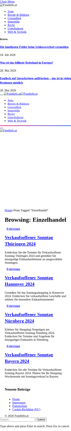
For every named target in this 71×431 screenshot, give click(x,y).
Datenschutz (19, 406)
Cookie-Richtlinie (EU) (26, 409)
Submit (41, 419)
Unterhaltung (15, 28)
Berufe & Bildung (18, 14)
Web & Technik (17, 31)
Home (16, 399)
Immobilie (14, 21)
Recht (11, 25)
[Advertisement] (35, 171)
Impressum (18, 402)
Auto (11, 11)
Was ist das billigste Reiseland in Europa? (26, 62)
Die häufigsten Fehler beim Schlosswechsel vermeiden (34, 47)
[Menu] (1, 94)
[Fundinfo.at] (20, 93)
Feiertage (13, 228)
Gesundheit (14, 18)
